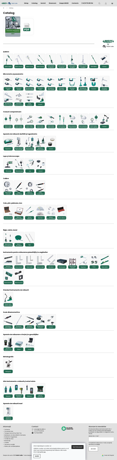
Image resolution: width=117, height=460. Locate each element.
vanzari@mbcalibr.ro (40, 429)
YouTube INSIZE (38, 433)
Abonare (93, 449)
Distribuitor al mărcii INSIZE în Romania (15, 435)
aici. (45, 452)
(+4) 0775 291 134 (39, 431)
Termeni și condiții (9, 444)
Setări (37, 456)
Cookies (6, 442)
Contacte (7, 429)
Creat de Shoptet (109, 455)
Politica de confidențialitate (12, 446)
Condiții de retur (8, 439)
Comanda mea (8, 431)
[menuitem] (26, 3)
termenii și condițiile (94, 444)
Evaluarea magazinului (10, 437)
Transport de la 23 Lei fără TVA (12, 433)
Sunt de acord (77, 447)
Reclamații (7, 440)
